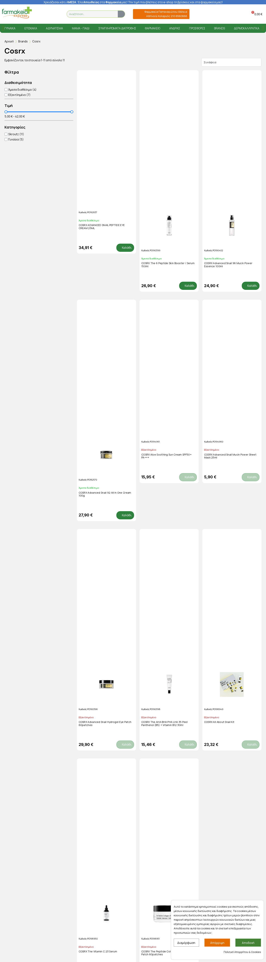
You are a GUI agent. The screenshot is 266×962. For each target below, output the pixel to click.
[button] (256, 14)
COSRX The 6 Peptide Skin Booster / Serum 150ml (168, 264)
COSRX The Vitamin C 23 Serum (98, 951)
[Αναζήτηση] (121, 14)
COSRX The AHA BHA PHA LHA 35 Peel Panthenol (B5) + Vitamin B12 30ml (164, 723)
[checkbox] (21, 89)
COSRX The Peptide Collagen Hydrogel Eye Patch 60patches (168, 953)
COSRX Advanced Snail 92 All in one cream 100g (105, 494)
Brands (23, 41)
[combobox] (90, 14)
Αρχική (9, 41)
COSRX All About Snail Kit (219, 722)
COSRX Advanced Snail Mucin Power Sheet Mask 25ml (230, 456)
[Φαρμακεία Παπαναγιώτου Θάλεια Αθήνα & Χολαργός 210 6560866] (137, 14)
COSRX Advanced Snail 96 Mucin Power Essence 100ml (228, 264)
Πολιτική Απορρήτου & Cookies (242, 952)
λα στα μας (103, 2)
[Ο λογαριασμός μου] (238, 14)
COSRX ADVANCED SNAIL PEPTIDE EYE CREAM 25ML (102, 226)
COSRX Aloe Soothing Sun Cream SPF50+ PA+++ (166, 456)
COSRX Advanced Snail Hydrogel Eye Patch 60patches (105, 723)
